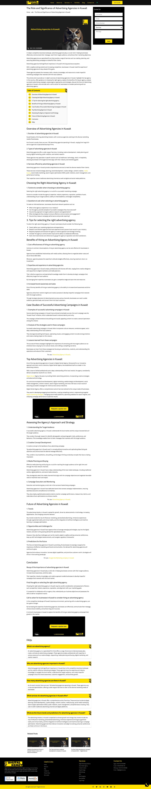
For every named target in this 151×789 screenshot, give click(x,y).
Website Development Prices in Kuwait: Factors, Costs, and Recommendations (35, 751)
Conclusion (35, 119)
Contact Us (90, 2)
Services (67, 2)
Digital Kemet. (41, 787)
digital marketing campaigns (35, 394)
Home (52, 2)
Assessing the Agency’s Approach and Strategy (45, 113)
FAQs (33, 122)
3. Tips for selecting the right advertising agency (45, 101)
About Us (59, 2)
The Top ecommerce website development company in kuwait (57, 750)
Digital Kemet (31, 376)
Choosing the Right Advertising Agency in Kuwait (46, 97)
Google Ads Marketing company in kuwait (61, 558)
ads (32, 12)
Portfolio (77, 2)
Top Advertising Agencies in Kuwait (42, 110)
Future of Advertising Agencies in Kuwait (43, 116)
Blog (83, 2)
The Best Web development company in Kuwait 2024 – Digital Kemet (80, 750)
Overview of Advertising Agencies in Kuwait (44, 94)
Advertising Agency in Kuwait (61, 354)
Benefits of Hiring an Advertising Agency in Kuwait (46, 104)
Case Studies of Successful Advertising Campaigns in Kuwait (49, 107)
